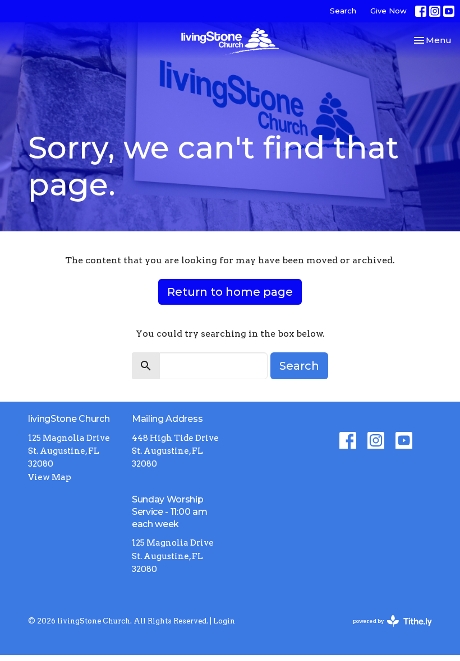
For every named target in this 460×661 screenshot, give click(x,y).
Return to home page (230, 292)
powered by (386, 630)
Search (343, 10)
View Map (49, 477)
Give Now (388, 10)
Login (224, 621)
